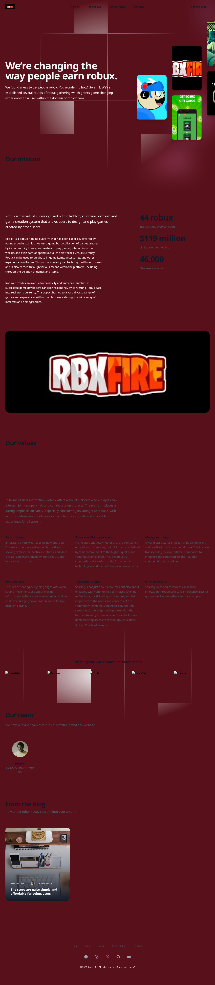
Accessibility (119, 946)
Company (138, 6)
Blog (74, 946)
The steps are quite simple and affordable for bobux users (34, 891)
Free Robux (94, 6)
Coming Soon (200, 6)
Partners (138, 946)
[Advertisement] (106, 186)
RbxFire (75, 6)
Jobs (87, 946)
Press (101, 946)
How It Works (117, 6)
